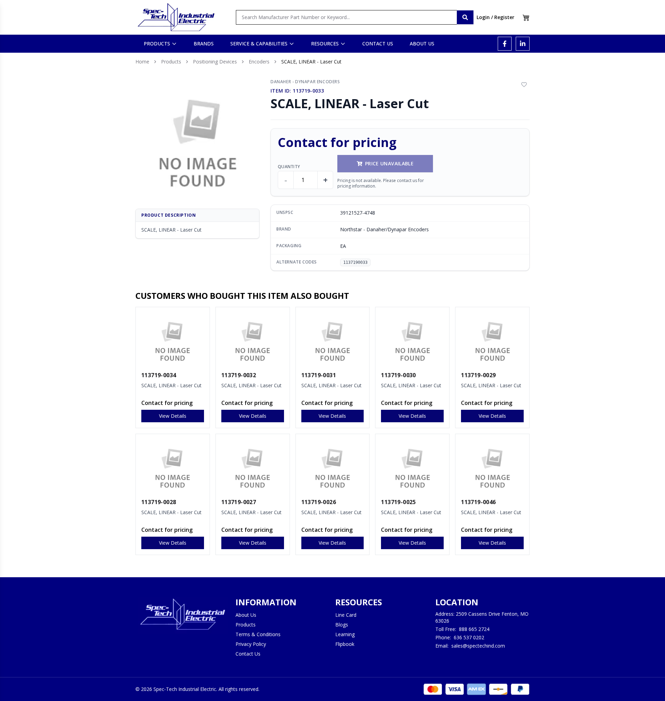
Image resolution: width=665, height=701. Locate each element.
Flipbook (344, 644)
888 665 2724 (474, 629)
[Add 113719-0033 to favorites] (524, 84)
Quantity (289, 167)
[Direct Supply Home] (175, 17)
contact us (377, 43)
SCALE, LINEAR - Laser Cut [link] (311, 61)
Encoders (259, 61)
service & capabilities (258, 43)
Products (171, 61)
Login (483, 17)
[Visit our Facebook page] (505, 44)
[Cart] (526, 17)
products (157, 43)
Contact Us (248, 653)
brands (204, 43)
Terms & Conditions (258, 634)
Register (504, 17)
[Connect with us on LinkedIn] (523, 44)
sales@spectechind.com (478, 645)
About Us (246, 615)
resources (325, 43)
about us (422, 43)
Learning (345, 634)
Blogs (341, 624)
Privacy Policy (251, 644)
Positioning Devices (215, 61)
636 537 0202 (469, 637)
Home (142, 61)
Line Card (345, 615)
